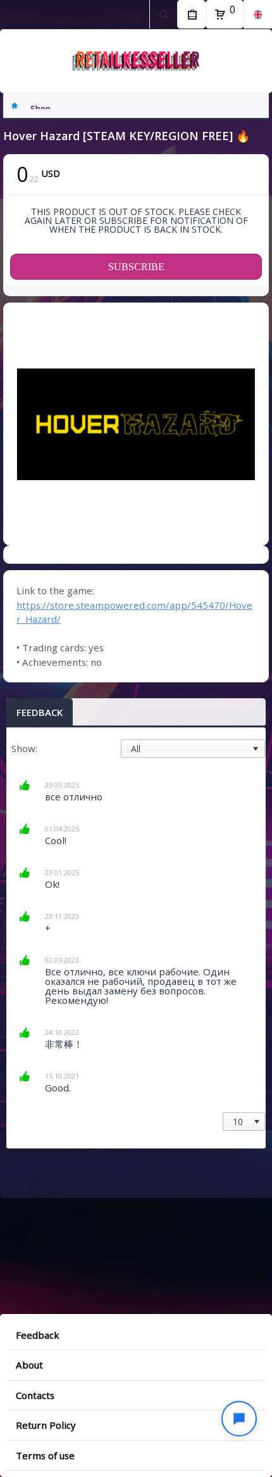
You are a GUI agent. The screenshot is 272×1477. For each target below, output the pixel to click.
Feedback (39, 712)
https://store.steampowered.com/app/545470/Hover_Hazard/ (134, 612)
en (258, 14)
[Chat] (239, 1418)
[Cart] (220, 14)
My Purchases (191, 14)
